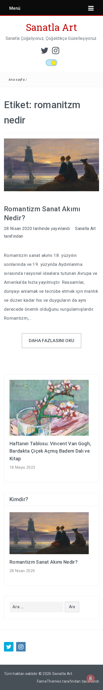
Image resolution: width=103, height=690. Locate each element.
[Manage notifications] (90, 678)
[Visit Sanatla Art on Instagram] (55, 52)
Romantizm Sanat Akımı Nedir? (44, 562)
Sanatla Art (51, 27)
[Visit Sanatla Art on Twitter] (45, 52)
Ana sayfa (16, 80)
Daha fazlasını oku (51, 340)
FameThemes (49, 681)
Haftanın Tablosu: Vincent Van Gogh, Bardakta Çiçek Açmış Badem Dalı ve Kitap (50, 451)
